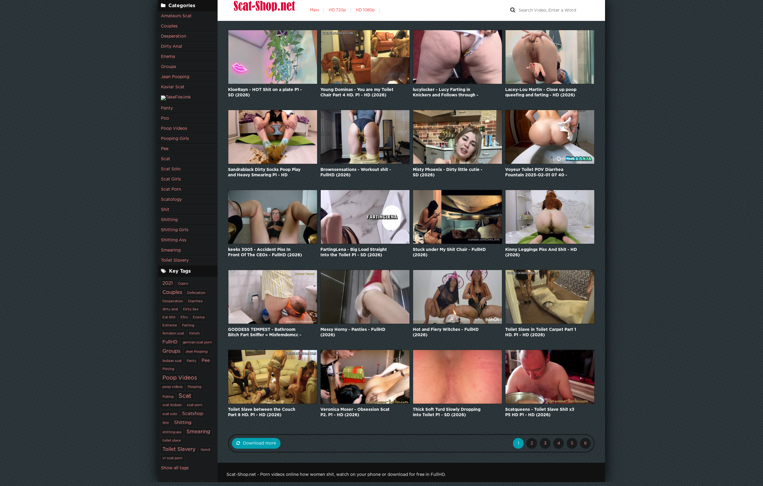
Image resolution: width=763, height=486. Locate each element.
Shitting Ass (173, 240)
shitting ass (172, 432)
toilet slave (171, 440)
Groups (168, 67)
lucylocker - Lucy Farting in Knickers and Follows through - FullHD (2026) (445, 93)
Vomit (205, 449)
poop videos (172, 386)
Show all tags (175, 468)
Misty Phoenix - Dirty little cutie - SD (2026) (448, 172)
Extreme (169, 325)
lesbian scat (172, 361)
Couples (169, 26)
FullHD (170, 342)
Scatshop (192, 414)
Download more (259, 443)
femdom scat (173, 333)
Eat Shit (169, 317)
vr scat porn (172, 458)
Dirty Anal (171, 46)
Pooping (194, 386)
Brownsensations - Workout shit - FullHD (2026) (355, 172)
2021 (167, 283)
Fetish (194, 333)
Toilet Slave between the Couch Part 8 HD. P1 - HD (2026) (261, 412)
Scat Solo (171, 169)
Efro (184, 317)
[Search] (513, 10)
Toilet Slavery (175, 260)
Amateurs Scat (176, 16)
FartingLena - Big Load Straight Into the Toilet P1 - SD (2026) (353, 252)
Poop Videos (174, 128)
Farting (188, 325)
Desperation (173, 36)
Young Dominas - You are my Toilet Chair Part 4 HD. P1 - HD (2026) (356, 92)
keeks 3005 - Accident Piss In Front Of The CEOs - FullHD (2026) (265, 252)
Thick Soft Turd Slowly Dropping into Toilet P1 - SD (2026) (446, 412)
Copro (183, 283)
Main (314, 10)
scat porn (194, 405)
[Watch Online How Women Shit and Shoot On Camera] (264, 10)
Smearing (171, 250)
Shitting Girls (174, 230)
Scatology (171, 199)
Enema (168, 56)
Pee (164, 149)
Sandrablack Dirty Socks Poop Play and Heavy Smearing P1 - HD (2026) (264, 173)
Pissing (168, 369)
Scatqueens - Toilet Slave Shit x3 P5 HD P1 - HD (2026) (539, 412)
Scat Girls (171, 179)
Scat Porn (171, 189)
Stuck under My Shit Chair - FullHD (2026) (449, 252)
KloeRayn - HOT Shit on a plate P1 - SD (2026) (265, 92)
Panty (167, 108)
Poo (165, 118)
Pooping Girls (175, 139)
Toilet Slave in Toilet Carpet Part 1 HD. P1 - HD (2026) (540, 332)
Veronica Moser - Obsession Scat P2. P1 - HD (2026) (355, 412)
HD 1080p (365, 10)
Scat (165, 159)
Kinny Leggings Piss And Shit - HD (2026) (541, 252)
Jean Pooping (175, 77)
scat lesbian (172, 405)
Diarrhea (195, 301)
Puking (167, 396)
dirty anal (170, 309)
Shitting (169, 220)
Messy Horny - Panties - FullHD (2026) (352, 332)
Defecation (196, 292)
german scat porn (197, 342)
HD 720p (337, 10)
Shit (165, 210)
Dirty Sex (190, 309)
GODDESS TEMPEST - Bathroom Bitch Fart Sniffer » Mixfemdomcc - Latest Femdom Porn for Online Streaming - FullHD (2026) (264, 333)
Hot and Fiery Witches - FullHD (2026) (446, 332)
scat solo (169, 414)
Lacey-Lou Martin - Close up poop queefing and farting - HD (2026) (540, 92)
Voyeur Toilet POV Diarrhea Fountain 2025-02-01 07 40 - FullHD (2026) (536, 173)
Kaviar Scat (172, 87)
